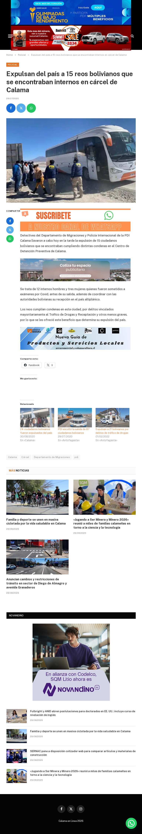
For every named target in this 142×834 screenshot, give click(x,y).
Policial (13, 65)
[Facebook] (10, 221)
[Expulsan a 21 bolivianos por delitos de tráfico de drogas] (113, 417)
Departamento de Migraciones (52, 457)
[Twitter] (10, 230)
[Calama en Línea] (71, 36)
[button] (131, 823)
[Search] (132, 36)
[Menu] (10, 36)
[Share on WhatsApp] (31, 108)
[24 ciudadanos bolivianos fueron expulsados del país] (37, 417)
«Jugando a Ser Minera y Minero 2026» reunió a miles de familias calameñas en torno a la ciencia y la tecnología (101, 524)
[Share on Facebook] (11, 108)
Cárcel (25, 457)
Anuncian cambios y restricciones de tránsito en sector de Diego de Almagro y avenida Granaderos (36, 583)
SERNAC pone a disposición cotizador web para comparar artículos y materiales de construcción (83, 753)
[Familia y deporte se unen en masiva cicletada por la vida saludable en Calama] (37, 497)
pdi (76, 457)
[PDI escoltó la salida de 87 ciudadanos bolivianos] (75, 417)
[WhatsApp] (10, 238)
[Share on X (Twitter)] (21, 108)
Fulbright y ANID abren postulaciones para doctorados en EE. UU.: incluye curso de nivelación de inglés (82, 713)
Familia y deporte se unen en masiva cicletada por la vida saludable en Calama (36, 521)
